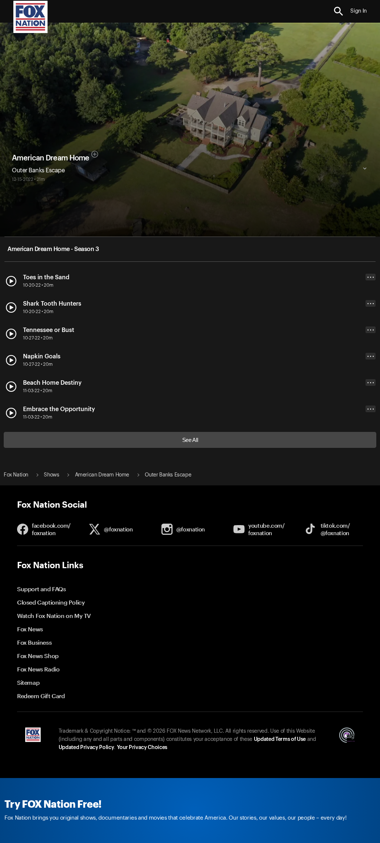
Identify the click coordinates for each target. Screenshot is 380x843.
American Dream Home (50, 158)
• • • (370, 277)
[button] (338, 11)
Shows (51, 475)
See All (190, 440)
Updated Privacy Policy (86, 747)
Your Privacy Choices (142, 747)
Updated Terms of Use (280, 739)
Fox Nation (16, 475)
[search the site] (338, 11)
